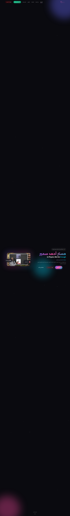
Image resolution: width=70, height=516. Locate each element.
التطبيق (29, 2)
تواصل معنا (24, 2)
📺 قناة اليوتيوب (8, 2)
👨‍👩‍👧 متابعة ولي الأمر (17, 2)
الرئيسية (41, 2)
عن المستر (37, 2)
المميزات (32, 2)
